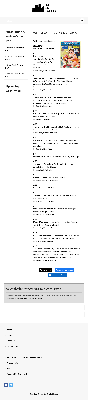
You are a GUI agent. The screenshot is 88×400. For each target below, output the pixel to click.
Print (46, 48)
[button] (8, 21)
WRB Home (37, 41)
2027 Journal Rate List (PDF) (14, 49)
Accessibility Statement (17, 374)
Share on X (47, 270)
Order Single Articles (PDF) (14, 66)
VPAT (9, 368)
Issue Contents (49, 41)
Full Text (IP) (38, 46)
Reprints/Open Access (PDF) (14, 75)
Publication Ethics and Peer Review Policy (24, 357)
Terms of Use (12, 346)
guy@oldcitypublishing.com (32, 298)
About (9, 329)
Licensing (11, 340)
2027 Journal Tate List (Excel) (14, 57)
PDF (52, 48)
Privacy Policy (13, 363)
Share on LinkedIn (58, 275)
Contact (10, 335)
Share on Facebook (65, 270)
